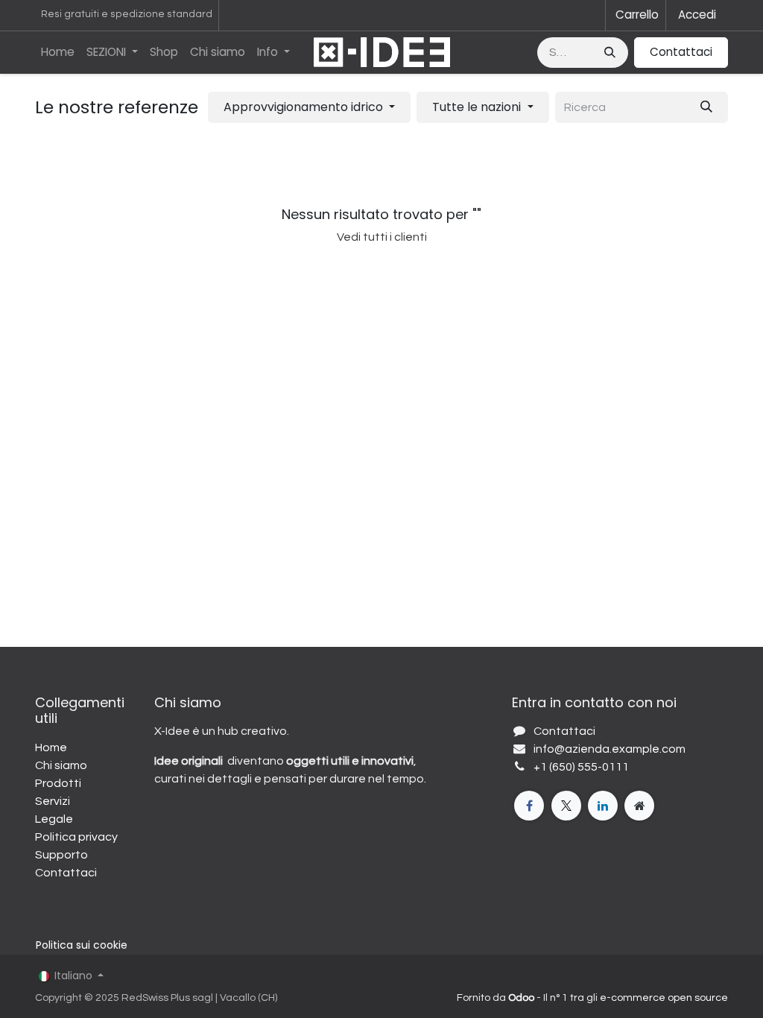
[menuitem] (57, 52)
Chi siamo (61, 765)
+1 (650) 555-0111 (581, 767)
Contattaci (681, 52)
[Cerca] (611, 52)
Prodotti (58, 783)
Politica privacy (76, 837)
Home (51, 747)
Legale (54, 819)
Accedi (697, 14)
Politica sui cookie (81, 945)
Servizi (52, 801)
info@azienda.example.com (610, 749)
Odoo (522, 998)
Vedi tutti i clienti (382, 237)
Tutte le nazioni (476, 107)
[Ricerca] (706, 107)
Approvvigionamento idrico (303, 107)
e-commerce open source (664, 998)
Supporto (61, 855)
